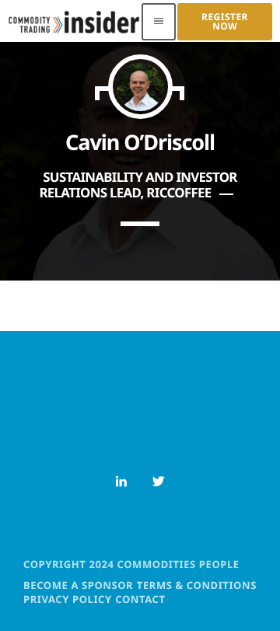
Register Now (224, 21)
